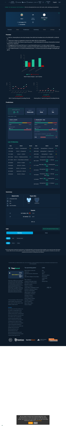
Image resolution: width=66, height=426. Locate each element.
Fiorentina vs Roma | (29, 295)
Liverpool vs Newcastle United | (31, 281)
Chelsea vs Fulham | (29, 286)
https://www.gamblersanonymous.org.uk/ (15, 332)
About (43, 273)
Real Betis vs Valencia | (29, 299)
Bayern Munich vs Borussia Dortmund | (30, 271)
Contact (43, 272)
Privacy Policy (39, 420)
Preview (10, 29)
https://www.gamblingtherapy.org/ (13, 333)
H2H (60, 29)
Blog (43, 270)
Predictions (26, 29)
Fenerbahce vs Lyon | (29, 296)
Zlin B (8, 238)
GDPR (43, 279)
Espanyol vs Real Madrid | (30, 290)
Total (8, 243)
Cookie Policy (44, 278)
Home (13, 243)
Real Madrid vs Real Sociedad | (31, 282)
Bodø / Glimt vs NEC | (29, 303)
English (55, 2)
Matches (19, 233)
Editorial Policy (45, 281)
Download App (48, 2)
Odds (17, 29)
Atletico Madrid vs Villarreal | (30, 292)
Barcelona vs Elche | (28, 284)
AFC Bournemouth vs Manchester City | (31, 274)
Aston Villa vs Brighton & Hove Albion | (32, 277)
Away (18, 243)
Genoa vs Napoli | (28, 304)
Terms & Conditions (46, 275)
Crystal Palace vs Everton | (30, 293)
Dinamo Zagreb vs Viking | (30, 298)
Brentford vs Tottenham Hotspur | (31, 289)
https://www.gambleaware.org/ (13, 329)
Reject (35, 423)
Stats (44, 29)
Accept (30, 423)
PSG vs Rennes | (28, 279)
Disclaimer (10, 307)
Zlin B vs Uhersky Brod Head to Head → (51, 228)
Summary (36, 29)
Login (59, 2)
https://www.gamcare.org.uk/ (13, 330)
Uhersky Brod (20, 238)
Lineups (52, 29)
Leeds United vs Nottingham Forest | (32, 287)
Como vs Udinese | (28, 301)
